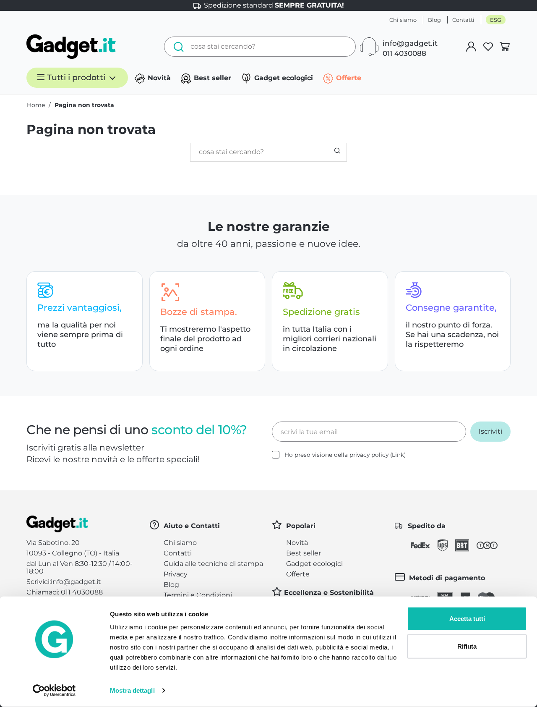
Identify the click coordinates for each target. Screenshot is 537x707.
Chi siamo (403, 19)
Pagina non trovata (84, 105)
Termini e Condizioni (198, 595)
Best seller (211, 78)
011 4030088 (404, 53)
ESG (495, 19)
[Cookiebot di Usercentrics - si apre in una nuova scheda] (54, 690)
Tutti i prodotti (76, 77)
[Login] (471, 47)
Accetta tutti (467, 618)
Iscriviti (490, 431)
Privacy (176, 574)
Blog (434, 19)
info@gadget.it (410, 43)
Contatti (463, 19)
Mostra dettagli (132, 690)
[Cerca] (176, 47)
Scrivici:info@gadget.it (63, 582)
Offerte (347, 78)
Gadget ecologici (282, 78)
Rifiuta (467, 645)
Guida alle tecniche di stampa (213, 564)
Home (36, 105)
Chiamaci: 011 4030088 (64, 592)
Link (398, 454)
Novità (158, 78)
